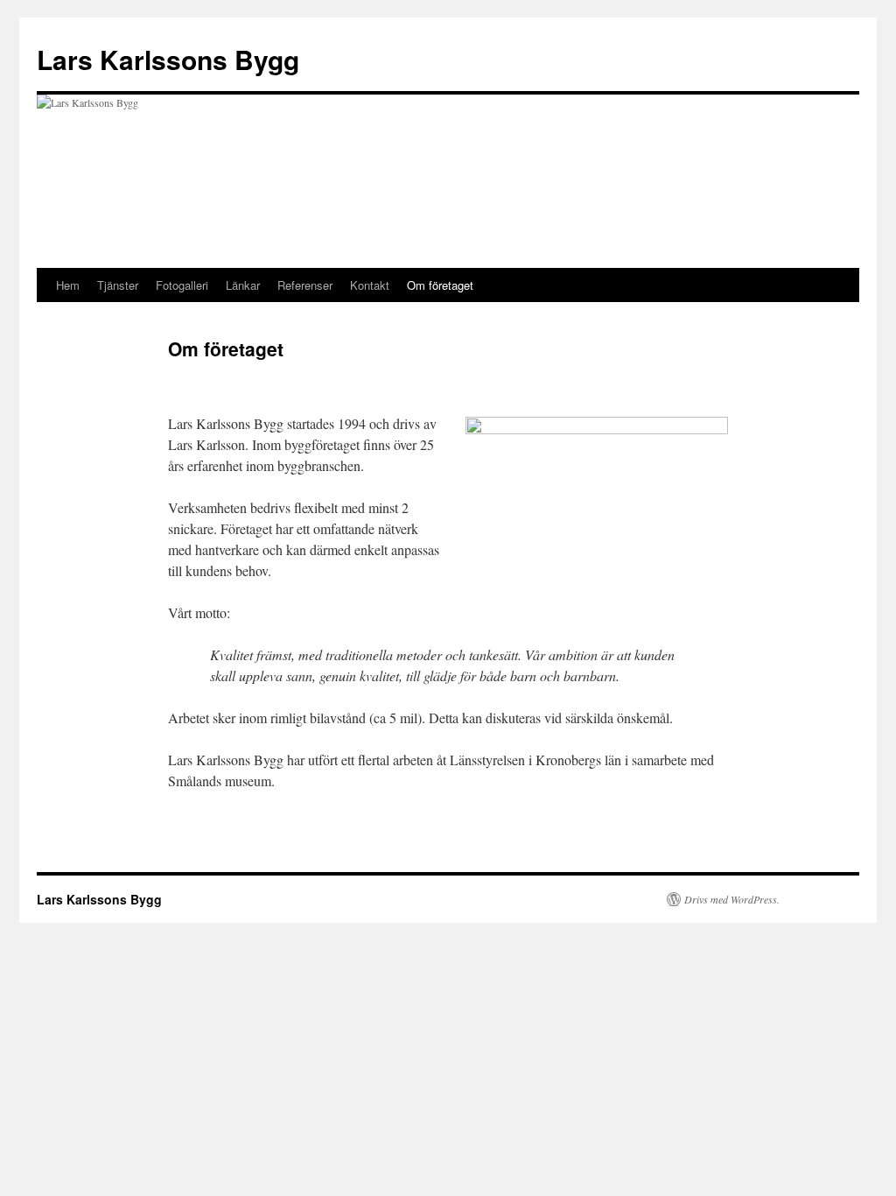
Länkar (243, 285)
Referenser (304, 285)
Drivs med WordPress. (732, 899)
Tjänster (117, 285)
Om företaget (440, 285)
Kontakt (369, 285)
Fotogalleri (182, 285)
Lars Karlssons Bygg (168, 59)
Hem (68, 285)
